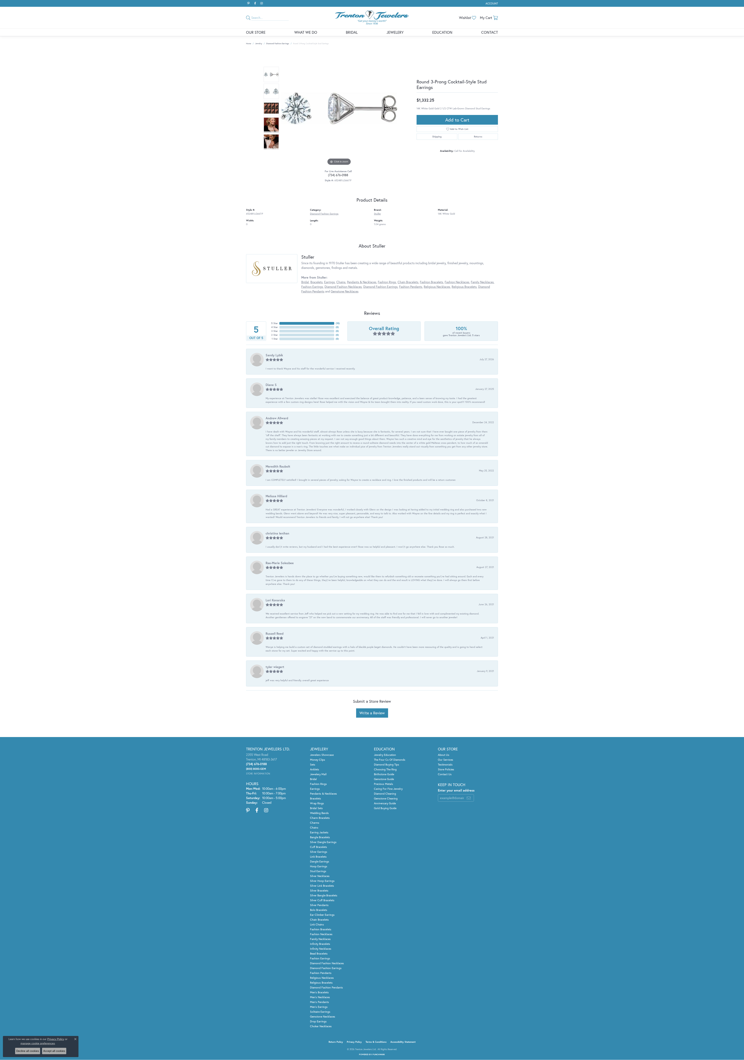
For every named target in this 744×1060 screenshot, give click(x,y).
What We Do (305, 32)
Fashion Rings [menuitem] (318, 784)
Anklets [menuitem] (314, 769)
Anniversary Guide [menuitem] (385, 803)
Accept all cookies (54, 1050)
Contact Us (445, 774)
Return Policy (336, 1041)
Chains (340, 282)
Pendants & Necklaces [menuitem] (323, 793)
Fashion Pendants (410, 287)
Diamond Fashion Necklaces (343, 287)
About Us (443, 755)
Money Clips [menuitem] (317, 759)
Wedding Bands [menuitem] (319, 813)
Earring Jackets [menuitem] (319, 832)
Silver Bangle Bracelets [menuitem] (323, 895)
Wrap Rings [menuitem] (317, 803)
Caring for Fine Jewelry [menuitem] (388, 789)
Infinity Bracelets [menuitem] (320, 944)
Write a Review (372, 713)
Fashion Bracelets (431, 282)
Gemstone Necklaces (344, 291)
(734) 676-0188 (338, 175)
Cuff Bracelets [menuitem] (318, 847)
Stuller (377, 213)
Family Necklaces (482, 282)
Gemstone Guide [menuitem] (384, 779)
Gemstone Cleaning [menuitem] (386, 798)
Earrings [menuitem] (315, 789)
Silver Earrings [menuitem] (318, 852)
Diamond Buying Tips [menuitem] (386, 764)
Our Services (445, 759)
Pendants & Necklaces (361, 282)
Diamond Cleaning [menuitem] (385, 793)
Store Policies (446, 769)
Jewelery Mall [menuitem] (318, 774)
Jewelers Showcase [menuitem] (322, 755)
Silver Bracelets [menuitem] (319, 890)
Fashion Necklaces (457, 282)
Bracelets (316, 282)
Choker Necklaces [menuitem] (321, 1026)
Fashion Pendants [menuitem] (321, 973)
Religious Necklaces (437, 287)
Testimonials (445, 764)
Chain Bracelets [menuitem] (319, 919)
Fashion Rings (387, 282)
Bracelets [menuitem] (315, 798)
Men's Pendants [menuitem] (319, 1002)
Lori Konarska (275, 600)
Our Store (255, 32)
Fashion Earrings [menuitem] (320, 958)
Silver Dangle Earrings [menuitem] (323, 842)
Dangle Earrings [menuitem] (319, 861)
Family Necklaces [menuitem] (320, 939)
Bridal (352, 32)
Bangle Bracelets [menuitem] (320, 837)
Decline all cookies (27, 1050)
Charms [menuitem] (314, 822)
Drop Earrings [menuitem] (318, 1021)
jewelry (258, 43)
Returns (478, 136)
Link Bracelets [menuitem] (318, 856)
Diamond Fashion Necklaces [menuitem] (327, 963)
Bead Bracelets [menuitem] (319, 953)
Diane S (271, 385)
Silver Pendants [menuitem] (319, 905)
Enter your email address (456, 790)
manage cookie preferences (38, 1043)
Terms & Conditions (376, 1041)
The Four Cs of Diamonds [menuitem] (389, 759)
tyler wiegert (275, 667)
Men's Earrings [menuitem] (319, 1007)
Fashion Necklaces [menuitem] (321, 934)
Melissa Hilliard (276, 496)
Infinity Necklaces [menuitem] (320, 948)
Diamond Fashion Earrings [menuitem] (326, 968)
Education (442, 32)
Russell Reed (274, 633)
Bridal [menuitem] (313, 779)
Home (248, 43)
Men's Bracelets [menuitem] (319, 992)
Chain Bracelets (408, 282)
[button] (491, 3)
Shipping (437, 136)
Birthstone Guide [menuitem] (384, 774)
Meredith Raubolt (278, 466)
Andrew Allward (277, 418)
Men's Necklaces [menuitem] (320, 997)
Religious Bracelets (464, 287)
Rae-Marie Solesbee (280, 563)
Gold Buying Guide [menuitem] (385, 808)
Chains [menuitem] (314, 827)
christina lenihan (277, 533)
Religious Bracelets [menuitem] (321, 982)
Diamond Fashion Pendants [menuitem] (326, 987)
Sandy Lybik (274, 355)
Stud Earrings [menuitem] (318, 871)
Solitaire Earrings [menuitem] (320, 1011)
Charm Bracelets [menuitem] (320, 818)
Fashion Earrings (312, 287)
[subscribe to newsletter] (469, 797)
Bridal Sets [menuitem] (316, 808)
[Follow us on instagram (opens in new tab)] (261, 3)
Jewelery (395, 32)
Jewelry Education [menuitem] (385, 755)
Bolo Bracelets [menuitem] (318, 910)
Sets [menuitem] (312, 764)
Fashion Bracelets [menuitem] (320, 929)
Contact (489, 32)
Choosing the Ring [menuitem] (385, 769)
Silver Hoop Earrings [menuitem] (322, 881)
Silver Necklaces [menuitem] (320, 876)
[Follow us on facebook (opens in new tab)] (255, 3)
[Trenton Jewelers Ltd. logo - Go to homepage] (371, 17)
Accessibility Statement (403, 1041)
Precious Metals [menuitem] (383, 784)
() (338, 323)
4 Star (274, 327)
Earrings (329, 282)
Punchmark (379, 1054)
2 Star (274, 334)
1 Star (275, 338)
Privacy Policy (354, 1041)
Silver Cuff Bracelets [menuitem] (322, 900)
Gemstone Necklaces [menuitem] (322, 1016)
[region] (339, 108)
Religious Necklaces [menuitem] (322, 978)
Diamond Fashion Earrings (277, 43)
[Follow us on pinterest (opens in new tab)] (248, 3)
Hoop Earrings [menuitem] (318, 866)
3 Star (274, 331)
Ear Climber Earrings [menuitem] (322, 915)
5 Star (274, 323)
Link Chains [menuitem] (317, 924)
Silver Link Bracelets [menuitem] (322, 885)
